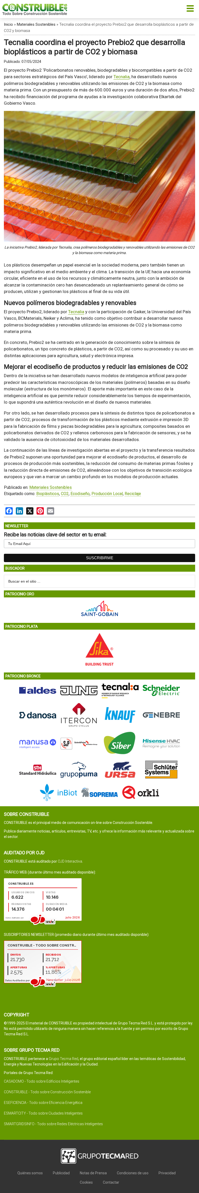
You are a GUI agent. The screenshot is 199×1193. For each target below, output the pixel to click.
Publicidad (61, 1173)
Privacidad (167, 1173)
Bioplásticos (47, 493)
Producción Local (107, 493)
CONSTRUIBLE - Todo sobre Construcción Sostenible (47, 1092)
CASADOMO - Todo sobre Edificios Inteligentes (41, 1081)
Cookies (86, 1182)
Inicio (8, 24)
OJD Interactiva (70, 861)
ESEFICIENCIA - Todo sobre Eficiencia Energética (43, 1103)
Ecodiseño (80, 493)
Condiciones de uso (132, 1173)
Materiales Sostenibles (36, 24)
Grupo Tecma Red (63, 1059)
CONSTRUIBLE (34, 9)
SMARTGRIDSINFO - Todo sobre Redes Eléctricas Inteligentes (53, 1124)
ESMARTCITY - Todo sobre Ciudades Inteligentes (43, 1113)
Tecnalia (121, 76)
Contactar (111, 1182)
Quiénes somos (30, 1173)
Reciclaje (133, 493)
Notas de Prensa (93, 1173)
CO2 (65, 493)
